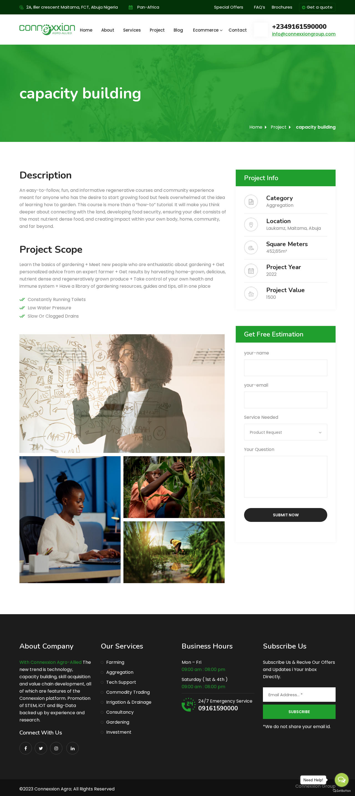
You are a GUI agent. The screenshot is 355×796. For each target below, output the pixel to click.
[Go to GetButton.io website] (342, 790)
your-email (256, 385)
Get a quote (320, 7)
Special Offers (228, 7)
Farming (115, 662)
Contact (238, 30)
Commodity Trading (128, 692)
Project (157, 30)
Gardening (117, 722)
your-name (256, 353)
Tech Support (121, 682)
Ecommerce (206, 30)
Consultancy (120, 712)
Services (132, 30)
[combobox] (285, 432)
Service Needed (263, 424)
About (107, 30)
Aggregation (279, 205)
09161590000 (218, 708)
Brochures (282, 7)
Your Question (259, 449)
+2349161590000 (299, 27)
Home (86, 30)
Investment (118, 732)
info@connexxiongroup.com (304, 34)
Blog (178, 30)
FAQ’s (259, 7)
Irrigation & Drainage (128, 702)
